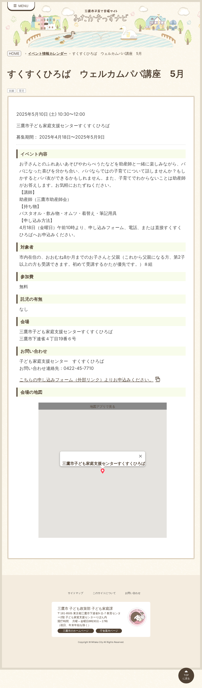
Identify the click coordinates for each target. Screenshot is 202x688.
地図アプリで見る (102, 406)
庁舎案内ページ (109, 630)
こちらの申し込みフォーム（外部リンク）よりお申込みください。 (86, 379)
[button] (102, 471)
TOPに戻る (186, 677)
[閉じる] (140, 456)
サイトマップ (75, 593)
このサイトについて (104, 593)
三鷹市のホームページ (76, 630)
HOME (14, 53)
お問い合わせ (132, 593)
